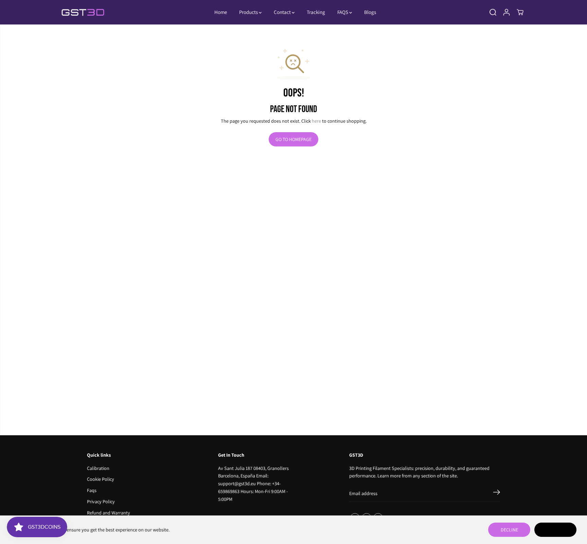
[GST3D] (83, 12)
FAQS (343, 12)
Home (220, 12)
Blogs (370, 12)
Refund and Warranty (108, 512)
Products (249, 12)
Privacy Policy (101, 501)
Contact (283, 12)
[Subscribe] (496, 493)
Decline (509, 530)
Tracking (316, 12)
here (316, 121)
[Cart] (520, 12)
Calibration (98, 468)
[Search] (493, 12)
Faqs (91, 490)
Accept (555, 530)
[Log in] (506, 12)
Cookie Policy (100, 479)
